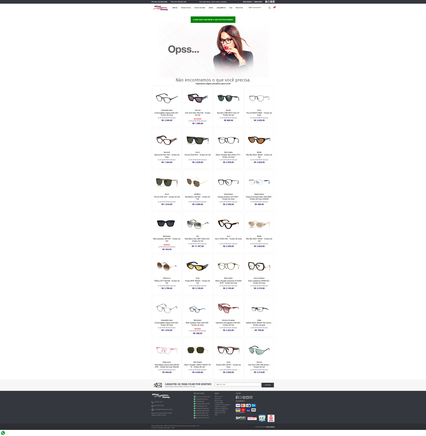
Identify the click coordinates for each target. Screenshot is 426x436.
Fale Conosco (219, 397)
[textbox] (257, 7)
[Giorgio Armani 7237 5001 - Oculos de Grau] (228, 182)
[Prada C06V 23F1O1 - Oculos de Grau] (228, 350)
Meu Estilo (239, 8)
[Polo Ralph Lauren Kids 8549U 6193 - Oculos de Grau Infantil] (166, 350)
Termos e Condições (221, 406)
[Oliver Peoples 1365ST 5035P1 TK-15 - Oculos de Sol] (197, 350)
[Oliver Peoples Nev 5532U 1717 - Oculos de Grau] (228, 140)
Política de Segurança (221, 408)
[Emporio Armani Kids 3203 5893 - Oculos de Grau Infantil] (259, 182)
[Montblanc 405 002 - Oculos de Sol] (197, 182)
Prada (197, 278)
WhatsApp (195, 397)
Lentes (211, 8)
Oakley (259, 320)
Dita (197, 236)
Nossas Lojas (219, 400)
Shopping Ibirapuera (202, 399)
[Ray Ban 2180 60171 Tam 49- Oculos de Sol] (228, 98)
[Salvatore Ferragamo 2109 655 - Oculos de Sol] (228, 308)
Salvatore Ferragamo (228, 320)
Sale (230, 8)
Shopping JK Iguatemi (202, 408)
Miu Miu (259, 152)
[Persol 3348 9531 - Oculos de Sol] (197, 140)
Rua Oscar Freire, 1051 (202, 417)
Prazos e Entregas (220, 410)
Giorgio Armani (228, 194)
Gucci (228, 236)
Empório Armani (259, 194)
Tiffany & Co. (167, 278)
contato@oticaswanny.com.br (163, 409)
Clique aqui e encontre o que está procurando (213, 20)
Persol (259, 110)
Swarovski (167, 152)
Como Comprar (219, 402)
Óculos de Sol (186, 8)
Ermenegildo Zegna (167, 110)
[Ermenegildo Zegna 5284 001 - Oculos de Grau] (166, 98)
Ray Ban (228, 110)
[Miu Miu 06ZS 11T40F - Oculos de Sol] (259, 224)
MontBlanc (197, 194)
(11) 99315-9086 (162, 1)
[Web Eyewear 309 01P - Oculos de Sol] (166, 224)
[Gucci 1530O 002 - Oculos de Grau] (228, 224)
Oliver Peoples (228, 152)
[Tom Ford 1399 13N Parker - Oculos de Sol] (259, 350)
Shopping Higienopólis (202, 410)
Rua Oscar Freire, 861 (202, 415)
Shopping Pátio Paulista (203, 403)
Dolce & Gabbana (259, 278)
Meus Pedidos (247, 1)
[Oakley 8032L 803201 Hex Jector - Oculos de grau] (259, 308)
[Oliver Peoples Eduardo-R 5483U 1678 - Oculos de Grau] (228, 266)
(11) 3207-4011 (182, 1)
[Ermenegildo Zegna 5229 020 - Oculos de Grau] (166, 308)
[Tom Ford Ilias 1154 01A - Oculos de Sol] (197, 98)
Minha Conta (258, 1)
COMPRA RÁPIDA (168, 107)
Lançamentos (221, 8)
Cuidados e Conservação (222, 404)
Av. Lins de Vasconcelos (203, 397)
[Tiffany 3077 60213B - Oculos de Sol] (166, 266)
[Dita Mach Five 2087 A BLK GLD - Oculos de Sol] (197, 224)
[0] (274, 8)
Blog (216, 414)
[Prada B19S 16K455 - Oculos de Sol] (197, 266)
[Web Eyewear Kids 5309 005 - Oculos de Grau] (197, 308)
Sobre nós (218, 399)
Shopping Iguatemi (201, 406)
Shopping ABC (200, 401)
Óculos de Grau (199, 8)
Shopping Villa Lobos (202, 413)
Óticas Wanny (270, 427)
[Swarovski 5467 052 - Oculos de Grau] (166, 140)
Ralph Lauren (167, 362)
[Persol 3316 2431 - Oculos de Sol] (166, 182)
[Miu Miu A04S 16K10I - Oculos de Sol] (259, 140)
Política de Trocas (220, 412)
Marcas (175, 8)
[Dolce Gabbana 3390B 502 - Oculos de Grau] (259, 266)
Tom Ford (197, 110)
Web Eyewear (167, 236)
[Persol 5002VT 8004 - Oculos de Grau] (259, 98)
